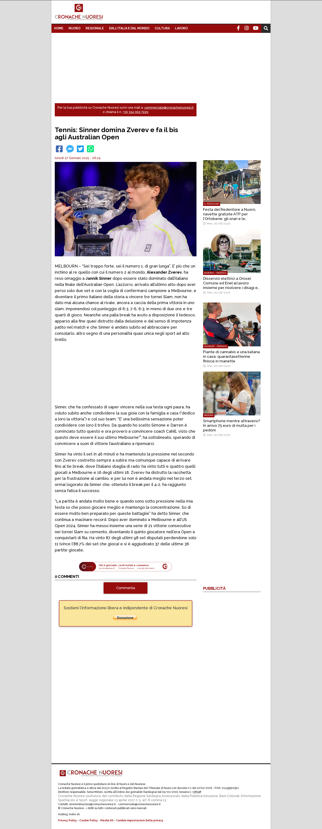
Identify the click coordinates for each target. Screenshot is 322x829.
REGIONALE (95, 28)
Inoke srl (74, 814)
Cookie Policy (88, 820)
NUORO (74, 28)
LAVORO (181, 28)
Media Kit (106, 820)
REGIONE (208, 415)
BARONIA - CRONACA (215, 273)
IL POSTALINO (211, 204)
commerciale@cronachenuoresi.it (169, 107)
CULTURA (162, 28)
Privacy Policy (67, 820)
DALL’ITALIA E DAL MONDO (129, 28)
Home (58, 28)
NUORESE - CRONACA (215, 346)
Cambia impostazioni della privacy (139, 820)
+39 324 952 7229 (135, 112)
